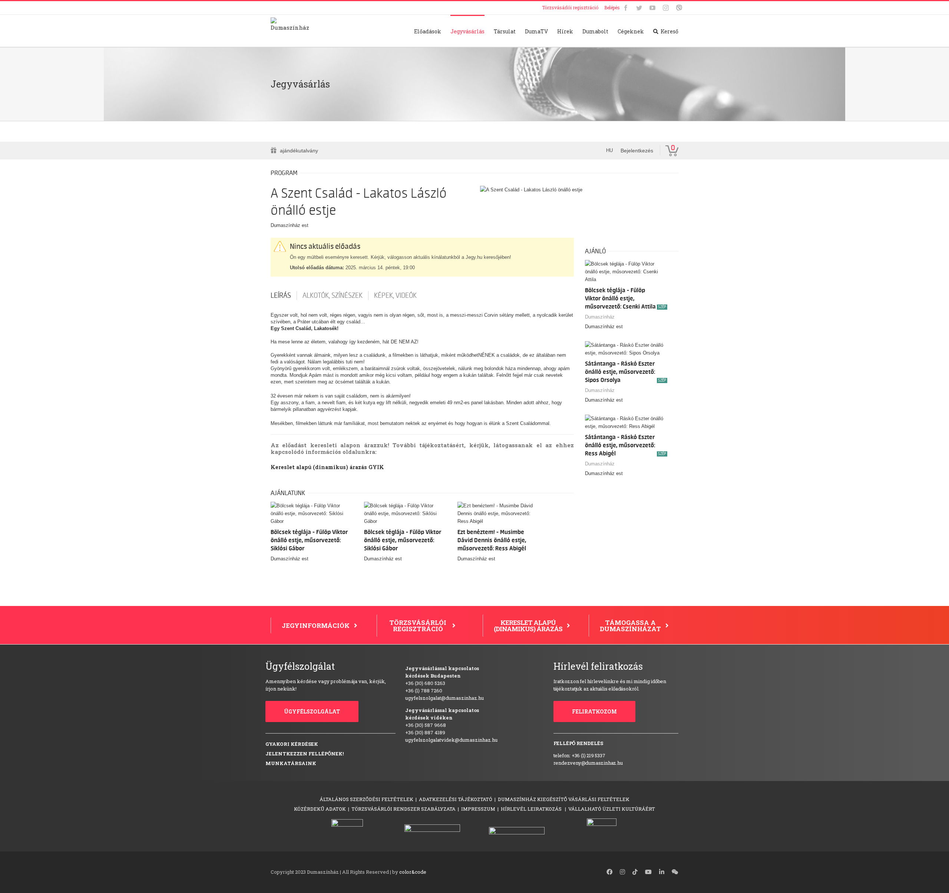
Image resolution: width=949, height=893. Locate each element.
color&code (412, 872)
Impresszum (478, 808)
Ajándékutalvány (299, 151)
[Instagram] (666, 8)
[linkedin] (661, 872)
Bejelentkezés (637, 151)
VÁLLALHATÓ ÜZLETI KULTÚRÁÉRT (611, 808)
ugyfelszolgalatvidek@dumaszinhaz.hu (451, 740)
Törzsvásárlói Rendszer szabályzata (403, 808)
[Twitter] (639, 8)
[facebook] (609, 872)
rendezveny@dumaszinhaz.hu (588, 762)
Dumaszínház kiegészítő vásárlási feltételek (563, 799)
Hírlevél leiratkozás (532, 808)
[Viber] (679, 8)
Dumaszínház (600, 317)
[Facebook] (626, 8)
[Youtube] (652, 8)
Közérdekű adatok (320, 808)
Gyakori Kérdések (291, 744)
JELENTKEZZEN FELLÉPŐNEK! (304, 753)
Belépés (612, 7)
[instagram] (622, 872)
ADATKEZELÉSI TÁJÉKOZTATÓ (455, 799)
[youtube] (648, 872)
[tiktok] (635, 872)
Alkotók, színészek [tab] (332, 295)
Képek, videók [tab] (395, 295)
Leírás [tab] (281, 295)
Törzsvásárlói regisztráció (570, 7)
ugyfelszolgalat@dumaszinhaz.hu (444, 698)
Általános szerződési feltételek (366, 799)
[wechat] (675, 872)
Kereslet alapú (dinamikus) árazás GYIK (327, 467)
